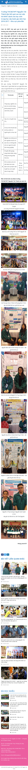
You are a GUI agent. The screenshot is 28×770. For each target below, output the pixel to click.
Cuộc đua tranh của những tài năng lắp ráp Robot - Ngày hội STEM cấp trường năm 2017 (18, 704)
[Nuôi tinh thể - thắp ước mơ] (5, 719)
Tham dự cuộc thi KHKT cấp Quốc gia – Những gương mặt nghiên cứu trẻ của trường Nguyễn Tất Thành (14, 578)
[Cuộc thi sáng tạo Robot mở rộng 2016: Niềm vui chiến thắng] (14, 652)
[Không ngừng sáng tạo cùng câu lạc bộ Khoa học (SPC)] (5, 712)
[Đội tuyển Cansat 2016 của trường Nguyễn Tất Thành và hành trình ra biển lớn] (14, 631)
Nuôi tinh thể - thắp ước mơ (16, 717)
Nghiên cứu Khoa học (12, 6)
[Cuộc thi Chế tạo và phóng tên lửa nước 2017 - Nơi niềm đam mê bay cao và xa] (5, 697)
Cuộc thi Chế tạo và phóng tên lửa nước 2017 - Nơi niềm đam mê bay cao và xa (18, 696)
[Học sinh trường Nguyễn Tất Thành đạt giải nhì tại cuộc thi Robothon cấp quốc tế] (14, 611)
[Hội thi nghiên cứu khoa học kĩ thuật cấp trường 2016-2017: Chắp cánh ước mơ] (14, 590)
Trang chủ (3, 6)
